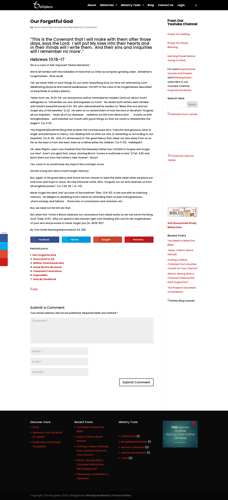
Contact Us (165, 5)
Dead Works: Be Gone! (47, 267)
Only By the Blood (44, 279)
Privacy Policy (122, 495)
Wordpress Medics (98, 495)
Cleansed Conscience (47, 271)
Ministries (107, 5)
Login (181, 5)
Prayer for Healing (179, 34)
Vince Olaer (40, 27)
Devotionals (55, 27)
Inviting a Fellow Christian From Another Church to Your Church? (183, 264)
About (91, 5)
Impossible (40, 275)
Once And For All (43, 259)
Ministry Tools (131, 5)
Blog (151, 5)
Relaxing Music (182, 77)
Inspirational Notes (179, 90)
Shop (35, 427)
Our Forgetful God (44, 255)
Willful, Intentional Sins (48, 263)
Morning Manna (72, 27)
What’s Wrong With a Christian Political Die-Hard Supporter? (181, 278)
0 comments (90, 27)
